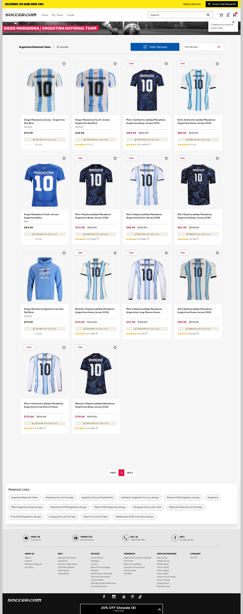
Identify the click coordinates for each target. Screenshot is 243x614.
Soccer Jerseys (163, 580)
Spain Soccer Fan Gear (96, 516)
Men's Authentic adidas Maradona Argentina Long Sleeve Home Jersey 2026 (43, 405)
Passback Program (33, 564)
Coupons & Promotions (134, 567)
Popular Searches (166, 553)
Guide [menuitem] (70, 15)
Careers (28, 561)
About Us (29, 553)
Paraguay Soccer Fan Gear (147, 507)
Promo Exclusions (99, 586)
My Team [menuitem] (57, 15)
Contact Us (63, 561)
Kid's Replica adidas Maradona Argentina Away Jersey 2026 (195, 216)
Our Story (29, 567)
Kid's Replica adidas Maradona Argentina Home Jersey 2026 (195, 311)
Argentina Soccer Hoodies (60, 497)
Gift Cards (128, 561)
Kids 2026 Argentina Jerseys (26, 516)
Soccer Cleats (163, 570)
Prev (114, 472)
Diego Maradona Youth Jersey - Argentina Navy (42, 216)
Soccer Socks (163, 567)
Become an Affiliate (132, 564)
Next (131, 472)
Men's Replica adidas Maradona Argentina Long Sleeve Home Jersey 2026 (144, 311)
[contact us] (24, 602)
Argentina (213, 497)
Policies (95, 553)
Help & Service (192, 4)
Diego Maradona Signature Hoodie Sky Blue (43, 311)
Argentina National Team (24, 497)
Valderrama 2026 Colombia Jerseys (134, 516)
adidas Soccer (163, 561)
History (28, 557)
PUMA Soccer (163, 564)
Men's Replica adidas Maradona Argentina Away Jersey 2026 (93, 216)
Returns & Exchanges (100, 567)
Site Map (128, 573)
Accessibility (63, 573)
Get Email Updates (66, 567)
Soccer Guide (130, 570)
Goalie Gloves (163, 583)
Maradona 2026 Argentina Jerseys (68, 507)
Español (94, 570)
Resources (129, 553)
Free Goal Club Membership (22, 4)
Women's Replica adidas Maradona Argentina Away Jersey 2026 (94, 405)
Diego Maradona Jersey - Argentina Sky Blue (44, 121)
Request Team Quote (67, 557)
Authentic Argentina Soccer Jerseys (140, 497)
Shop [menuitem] (45, 15)
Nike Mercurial (163, 586)
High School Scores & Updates (137, 557)
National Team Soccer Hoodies (185, 507)
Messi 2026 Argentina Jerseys (110, 507)
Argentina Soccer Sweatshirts (97, 497)
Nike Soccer (162, 557)
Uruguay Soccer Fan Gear (62, 516)
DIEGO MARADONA (22, 28)
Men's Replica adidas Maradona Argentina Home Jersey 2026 (144, 216)
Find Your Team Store (67, 564)
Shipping (95, 561)
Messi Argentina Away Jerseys (26, 507)
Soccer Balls (162, 573)
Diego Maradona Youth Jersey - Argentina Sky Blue (93, 121)
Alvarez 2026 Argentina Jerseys (183, 497)
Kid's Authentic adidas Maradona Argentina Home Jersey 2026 (196, 121)
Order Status (63, 570)
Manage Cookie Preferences (103, 583)
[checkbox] (64, 64)
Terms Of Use (97, 557)
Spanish (193, 557)
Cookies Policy (97, 580)
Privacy (94, 564)
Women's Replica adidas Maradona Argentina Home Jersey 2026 (94, 311)
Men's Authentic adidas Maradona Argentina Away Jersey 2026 (145, 121)
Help (60, 553)
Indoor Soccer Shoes (166, 576)
